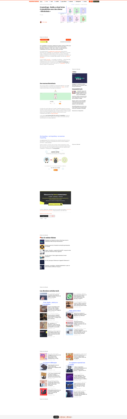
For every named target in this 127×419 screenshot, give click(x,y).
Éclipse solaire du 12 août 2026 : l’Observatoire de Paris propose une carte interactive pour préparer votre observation (79, 102)
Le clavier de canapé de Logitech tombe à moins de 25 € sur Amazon (54, 296)
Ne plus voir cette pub (44, 37)
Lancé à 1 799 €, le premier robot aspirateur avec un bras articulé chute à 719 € (80, 304)
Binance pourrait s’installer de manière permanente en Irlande (57, 246)
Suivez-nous (68, 39)
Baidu (42, 218)
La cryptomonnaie (43, 140)
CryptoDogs (62, 63)
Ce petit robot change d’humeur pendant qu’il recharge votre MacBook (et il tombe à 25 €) (80, 393)
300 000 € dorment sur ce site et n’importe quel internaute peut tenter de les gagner (80, 356)
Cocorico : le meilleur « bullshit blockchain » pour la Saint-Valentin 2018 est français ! (57, 266)
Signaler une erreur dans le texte (46, 213)
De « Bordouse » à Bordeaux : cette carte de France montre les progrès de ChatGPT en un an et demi (54, 325)
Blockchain (78, 4)
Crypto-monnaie (84, 4)
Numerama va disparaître (77, 110)
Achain (63, 86)
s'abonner (97, 1)
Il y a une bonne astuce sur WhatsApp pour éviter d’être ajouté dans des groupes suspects (80, 296)
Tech (73, 4)
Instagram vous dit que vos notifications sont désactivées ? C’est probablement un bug (54, 356)
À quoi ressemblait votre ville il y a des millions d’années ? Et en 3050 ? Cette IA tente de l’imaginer (54, 308)
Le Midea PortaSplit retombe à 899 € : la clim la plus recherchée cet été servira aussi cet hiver (80, 331)
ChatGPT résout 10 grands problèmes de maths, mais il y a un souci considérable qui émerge (81, 93)
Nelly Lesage (44, 22)
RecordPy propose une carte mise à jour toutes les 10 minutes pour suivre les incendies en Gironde (79, 107)
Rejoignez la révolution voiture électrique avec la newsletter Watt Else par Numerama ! (56, 241)
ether (45, 218)
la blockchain (65, 62)
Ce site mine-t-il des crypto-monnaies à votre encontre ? (56, 256)
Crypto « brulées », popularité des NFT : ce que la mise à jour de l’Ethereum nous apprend (58, 251)
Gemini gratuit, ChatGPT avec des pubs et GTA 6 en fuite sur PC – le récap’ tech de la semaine (54, 317)
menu (41, 1)
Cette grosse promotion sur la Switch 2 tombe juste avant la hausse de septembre (54, 392)
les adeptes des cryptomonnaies (54, 51)
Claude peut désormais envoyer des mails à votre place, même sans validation (54, 383)
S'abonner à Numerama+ (54, 204)
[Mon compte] (90, 1)
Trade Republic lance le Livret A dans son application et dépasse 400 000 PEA (54, 367)
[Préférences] (92, 1)
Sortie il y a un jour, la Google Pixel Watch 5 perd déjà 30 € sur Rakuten (80, 314)
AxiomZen (48, 59)
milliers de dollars (54, 113)
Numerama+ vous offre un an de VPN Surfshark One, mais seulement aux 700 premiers (54, 333)
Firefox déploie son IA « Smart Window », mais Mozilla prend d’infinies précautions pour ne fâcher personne (80, 377)
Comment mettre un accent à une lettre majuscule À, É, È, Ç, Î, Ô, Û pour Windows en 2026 (79, 97)
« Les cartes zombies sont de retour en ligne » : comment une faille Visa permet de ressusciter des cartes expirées (54, 375)
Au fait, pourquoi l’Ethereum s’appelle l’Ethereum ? (57, 260)
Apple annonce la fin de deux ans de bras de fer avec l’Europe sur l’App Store (79, 385)
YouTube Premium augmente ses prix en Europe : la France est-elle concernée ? (80, 323)
